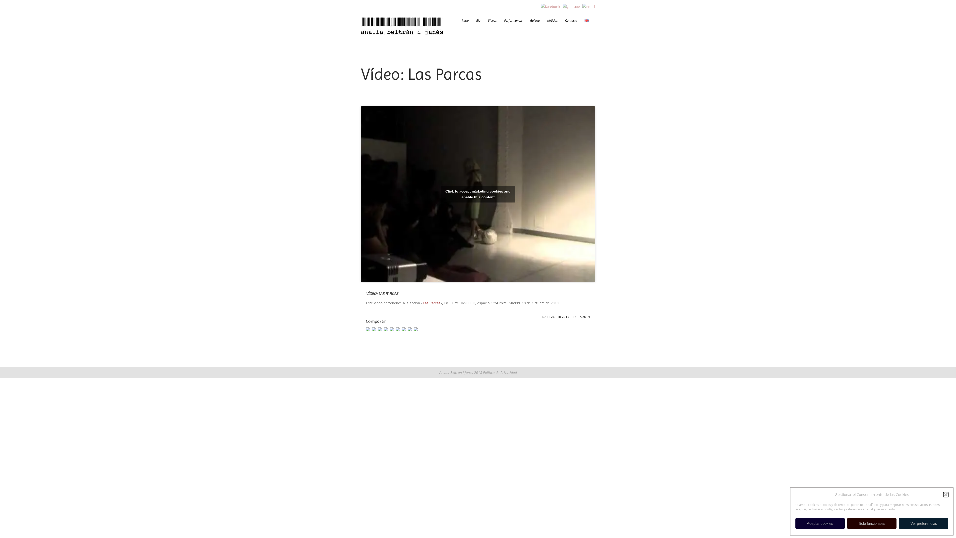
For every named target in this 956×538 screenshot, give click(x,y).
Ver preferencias (923, 523)
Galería (535, 20)
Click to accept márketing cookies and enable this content (478, 194)
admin (585, 317)
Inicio (465, 20)
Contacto (571, 20)
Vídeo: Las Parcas (382, 293)
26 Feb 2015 (560, 317)
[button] (945, 494)
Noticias (552, 20)
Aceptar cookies (820, 523)
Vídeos (492, 20)
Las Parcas (431, 303)
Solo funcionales (872, 523)
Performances (513, 20)
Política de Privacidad (499, 372)
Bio (478, 20)
